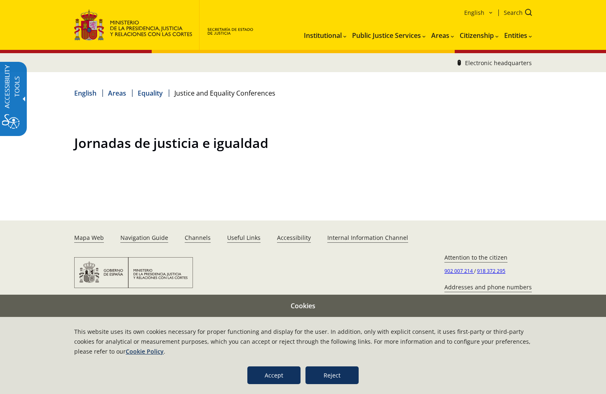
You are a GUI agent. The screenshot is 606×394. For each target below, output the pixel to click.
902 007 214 (459, 270)
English (85, 93)
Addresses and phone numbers (488, 287)
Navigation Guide (144, 238)
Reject (332, 375)
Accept (274, 375)
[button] (515, 13)
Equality (150, 93)
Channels (198, 238)
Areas (117, 93)
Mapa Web (89, 238)
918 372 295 (491, 270)
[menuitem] (325, 33)
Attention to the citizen (475, 257)
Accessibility (294, 238)
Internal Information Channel (367, 238)
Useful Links (244, 238)
